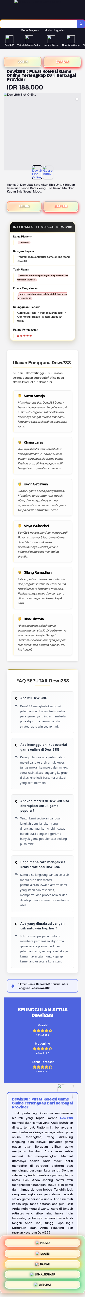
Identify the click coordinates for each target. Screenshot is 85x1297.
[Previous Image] (7, 132)
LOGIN (23, 61)
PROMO (45, 1241)
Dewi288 (66, 1118)
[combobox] (38, 24)
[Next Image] (78, 132)
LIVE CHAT (45, 1285)
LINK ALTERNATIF (45, 1274)
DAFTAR (62, 61)
